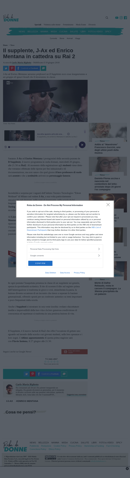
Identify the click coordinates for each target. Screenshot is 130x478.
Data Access (65, 273)
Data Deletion (50, 273)
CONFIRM (40, 263)
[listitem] (65, 249)
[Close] (109, 205)
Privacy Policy (79, 273)
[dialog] (65, 239)
